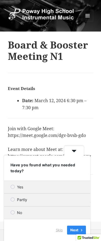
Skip (59, 230)
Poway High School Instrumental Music (21, 22)
